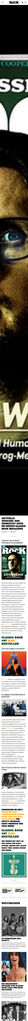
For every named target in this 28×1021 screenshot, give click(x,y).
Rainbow (6, 812)
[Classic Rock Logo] (14, 2)
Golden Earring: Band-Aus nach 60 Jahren (7, 891)
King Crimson (9, 813)
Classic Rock (4, 531)
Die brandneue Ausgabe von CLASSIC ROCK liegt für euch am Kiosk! (12, 987)
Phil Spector (15, 817)
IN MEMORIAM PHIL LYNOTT (11, 939)
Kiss (14, 814)
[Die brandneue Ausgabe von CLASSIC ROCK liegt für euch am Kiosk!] (14, 967)
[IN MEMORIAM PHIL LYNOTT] (14, 922)
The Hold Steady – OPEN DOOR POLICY (19, 890)
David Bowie (8, 819)
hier (11, 640)
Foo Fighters (9, 728)
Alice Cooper (13, 801)
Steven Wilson (8, 624)
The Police (5, 679)
